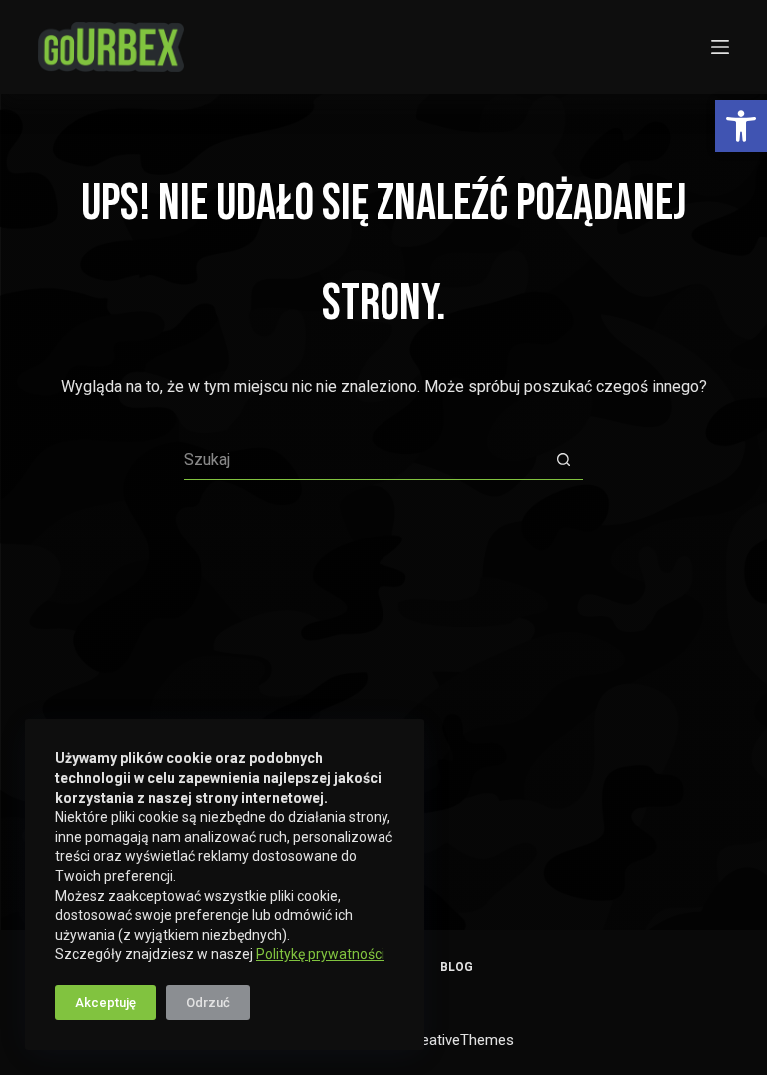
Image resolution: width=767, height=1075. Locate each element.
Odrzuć (208, 1002)
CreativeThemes (460, 1040)
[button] (741, 126)
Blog (456, 967)
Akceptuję (105, 1002)
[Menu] (720, 47)
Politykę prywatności (320, 954)
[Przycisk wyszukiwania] (563, 460)
